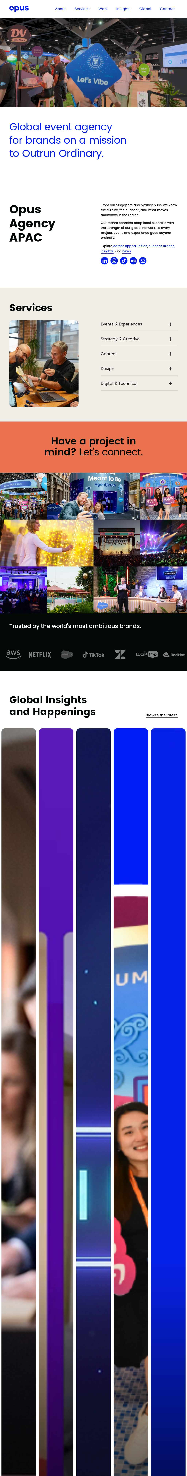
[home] (26, 10)
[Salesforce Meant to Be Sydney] (93, 496)
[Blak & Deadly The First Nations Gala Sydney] (163, 543)
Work (103, 9)
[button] (139, 324)
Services (82, 9)
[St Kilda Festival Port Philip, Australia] (117, 543)
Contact (167, 9)
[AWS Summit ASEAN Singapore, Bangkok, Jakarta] (163, 496)
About (60, 9)
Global (145, 9)
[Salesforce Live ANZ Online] (140, 589)
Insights (123, 9)
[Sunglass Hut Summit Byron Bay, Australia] (70, 589)
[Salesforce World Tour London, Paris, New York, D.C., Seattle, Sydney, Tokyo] (23, 496)
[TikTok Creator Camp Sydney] (47, 543)
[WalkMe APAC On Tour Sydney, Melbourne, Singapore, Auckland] (23, 589)
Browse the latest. (162, 715)
